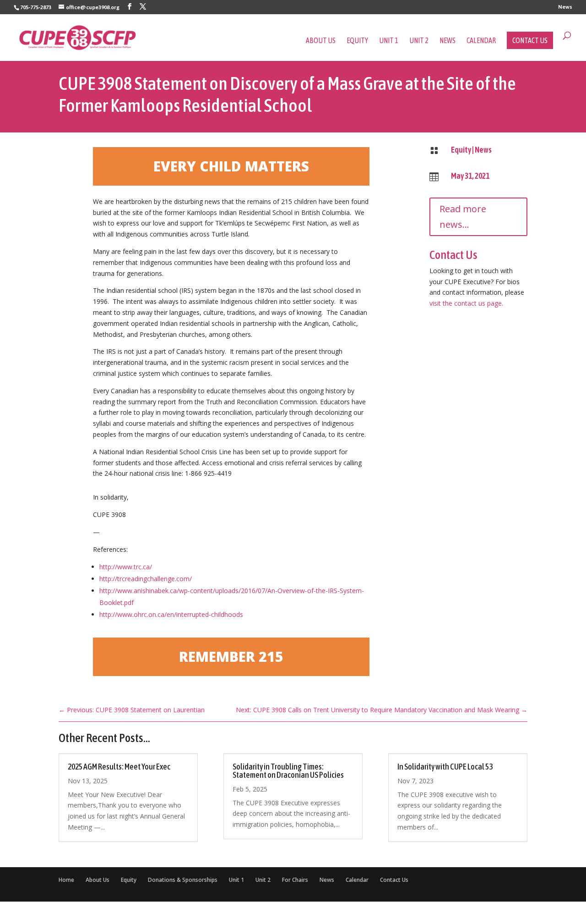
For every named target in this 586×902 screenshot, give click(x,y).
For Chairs (295, 880)
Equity (357, 40)
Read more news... (463, 217)
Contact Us (530, 40)
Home (66, 880)
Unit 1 (388, 40)
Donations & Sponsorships (182, 880)
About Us (321, 40)
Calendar (481, 40)
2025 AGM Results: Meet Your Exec (119, 766)
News (565, 7)
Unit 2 (419, 40)
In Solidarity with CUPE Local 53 (445, 766)
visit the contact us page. (466, 303)
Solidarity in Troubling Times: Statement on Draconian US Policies (288, 771)
